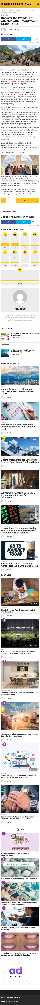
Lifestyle (4, 607)
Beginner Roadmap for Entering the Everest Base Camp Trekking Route (20, 461)
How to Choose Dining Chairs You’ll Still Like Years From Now (19, 694)
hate (34, 265)
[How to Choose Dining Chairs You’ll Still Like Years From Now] (20, 675)
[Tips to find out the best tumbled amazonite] (20, 867)
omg (25, 247)
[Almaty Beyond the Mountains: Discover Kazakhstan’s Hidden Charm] (20, 375)
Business (3, 732)
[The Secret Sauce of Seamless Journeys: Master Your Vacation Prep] (20, 411)
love (25, 265)
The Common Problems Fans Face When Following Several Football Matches (18, 652)
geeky (15, 265)
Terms (3, 998)
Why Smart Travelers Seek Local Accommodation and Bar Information (18, 495)
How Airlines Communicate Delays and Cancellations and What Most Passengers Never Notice (19, 530)
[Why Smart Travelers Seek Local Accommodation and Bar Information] (20, 479)
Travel (4, 15)
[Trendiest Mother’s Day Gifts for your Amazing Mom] (20, 842)
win (35, 247)
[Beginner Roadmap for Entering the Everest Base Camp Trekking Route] (20, 446)
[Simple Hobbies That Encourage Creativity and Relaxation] (20, 592)
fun (5, 247)
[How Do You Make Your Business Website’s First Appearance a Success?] (20, 891)
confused (20, 283)
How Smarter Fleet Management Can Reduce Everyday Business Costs (19, 735)
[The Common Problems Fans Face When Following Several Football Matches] (20, 633)
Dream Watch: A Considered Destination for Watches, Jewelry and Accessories (19, 818)
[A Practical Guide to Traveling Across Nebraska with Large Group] (20, 550)
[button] (38, 4)
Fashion (3, 814)
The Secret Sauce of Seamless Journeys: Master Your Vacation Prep (18, 426)
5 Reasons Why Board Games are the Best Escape (25, 334)
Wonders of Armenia (10, 211)
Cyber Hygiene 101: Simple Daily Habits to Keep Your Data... (23, 351)
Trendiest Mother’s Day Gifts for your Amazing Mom (16, 854)
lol (15, 247)
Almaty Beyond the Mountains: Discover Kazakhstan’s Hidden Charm (17, 391)
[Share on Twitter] (23, 39)
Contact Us (18, 998)
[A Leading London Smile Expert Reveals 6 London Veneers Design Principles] (20, 942)
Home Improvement (6, 690)
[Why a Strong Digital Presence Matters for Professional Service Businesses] (20, 757)
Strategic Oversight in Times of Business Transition (18, 929)
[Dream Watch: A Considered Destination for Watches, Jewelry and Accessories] (20, 799)
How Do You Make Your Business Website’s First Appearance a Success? (19, 903)
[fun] (4, 438)
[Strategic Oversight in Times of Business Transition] (20, 916)
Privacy (10, 998)
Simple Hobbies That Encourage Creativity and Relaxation (18, 611)
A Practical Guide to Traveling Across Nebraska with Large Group (20, 564)
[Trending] (4, 620)
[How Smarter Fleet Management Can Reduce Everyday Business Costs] (20, 716)
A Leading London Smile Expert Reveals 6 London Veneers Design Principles (18, 954)
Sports (3, 649)
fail (5, 265)
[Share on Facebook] (8, 39)
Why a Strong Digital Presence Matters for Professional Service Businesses (18, 776)
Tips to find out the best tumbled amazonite (19, 879)
